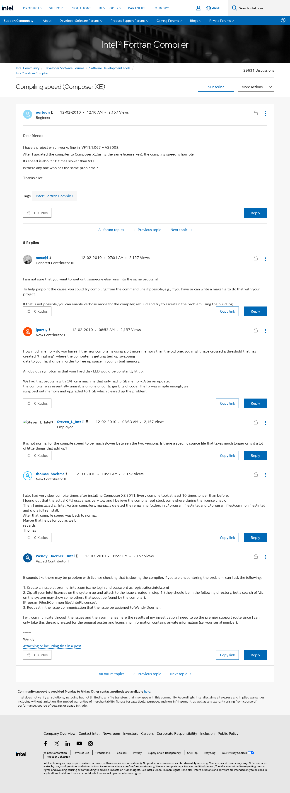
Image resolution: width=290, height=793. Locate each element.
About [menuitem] (47, 20)
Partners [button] (136, 7)
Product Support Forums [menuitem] (128, 20)
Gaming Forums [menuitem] (168, 20)
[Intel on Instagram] (90, 744)
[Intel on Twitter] (57, 744)
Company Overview (59, 733)
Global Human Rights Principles (174, 769)
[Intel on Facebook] (45, 744)
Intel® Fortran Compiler (32, 73)
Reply (255, 212)
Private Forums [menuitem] (220, 20)
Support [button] (57, 7)
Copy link (227, 311)
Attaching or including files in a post (52, 645)
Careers (147, 733)
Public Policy (228, 733)
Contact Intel (89, 733)
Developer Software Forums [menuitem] (79, 20)
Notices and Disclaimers (198, 766)
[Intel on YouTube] (79, 744)
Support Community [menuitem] (18, 20)
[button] (265, 113)
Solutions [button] (82, 7)
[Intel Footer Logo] (21, 753)
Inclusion (207, 733)
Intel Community (27, 67)
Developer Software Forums (64, 67)
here (147, 691)
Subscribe (216, 86)
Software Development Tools (109, 67)
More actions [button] (252, 86)
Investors (130, 733)
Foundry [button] (161, 7)
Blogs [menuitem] (194, 20)
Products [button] (32, 7)
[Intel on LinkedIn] (68, 744)
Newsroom (111, 733)
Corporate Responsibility (177, 733)
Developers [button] (110, 7)
